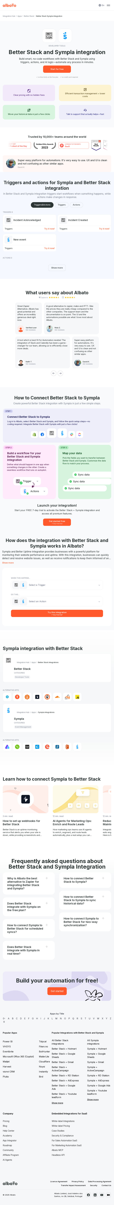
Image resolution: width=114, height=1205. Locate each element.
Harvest (7, 1066)
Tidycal (42, 1041)
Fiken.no (43, 1046)
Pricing (6, 1121)
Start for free (57, 69)
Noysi (42, 1066)
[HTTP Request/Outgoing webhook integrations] (7, 697)
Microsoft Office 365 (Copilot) (18, 1056)
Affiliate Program (11, 1155)
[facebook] (88, 1195)
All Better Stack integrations (60, 1042)
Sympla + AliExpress (98, 1080)
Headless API (58, 1155)
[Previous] (53, 373)
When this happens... (20, 578)
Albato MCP (57, 1150)
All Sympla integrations (93, 1042)
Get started (57, 991)
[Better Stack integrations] (37, 697)
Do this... (15, 594)
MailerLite (44, 1056)
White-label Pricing (61, 1126)
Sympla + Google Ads (98, 1085)
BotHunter (44, 1051)
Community (8, 1150)
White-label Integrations (63, 1121)
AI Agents (7, 1160)
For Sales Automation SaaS (64, 1140)
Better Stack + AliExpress (65, 1080)
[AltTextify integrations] (27, 697)
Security (93, 1185)
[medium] (108, 1195)
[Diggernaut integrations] (67, 697)
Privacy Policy (78, 1181)
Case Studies (58, 1130)
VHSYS (7, 1046)
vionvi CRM (9, 1071)
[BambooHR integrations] (17, 746)
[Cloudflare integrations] (57, 697)
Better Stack (29, 16)
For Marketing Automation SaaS (67, 1145)
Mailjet (6, 1061)
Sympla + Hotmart (97, 1048)
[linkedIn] (95, 1195)
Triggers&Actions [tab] (42, 204)
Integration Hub (9, 16)
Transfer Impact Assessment (73, 1185)
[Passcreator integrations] (67, 746)
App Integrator (10, 1140)
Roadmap (7, 1145)
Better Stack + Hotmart (64, 1048)
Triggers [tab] (62, 204)
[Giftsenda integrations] (57, 746)
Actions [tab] (76, 204)
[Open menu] (108, 5)
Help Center (8, 1130)
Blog (5, 1126)
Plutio (6, 1076)
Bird (41, 1076)
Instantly (43, 1071)
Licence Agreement (58, 1181)
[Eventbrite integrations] (47, 746)
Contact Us (106, 1185)
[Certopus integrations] (47, 697)
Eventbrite (8, 1051)
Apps (20, 16)
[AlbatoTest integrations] (17, 697)
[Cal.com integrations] (27, 746)
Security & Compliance (63, 1135)
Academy (7, 1135)
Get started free (57, 522)
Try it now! (49, 228)
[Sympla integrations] (77, 746)
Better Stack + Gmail (63, 1062)
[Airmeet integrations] (7, 746)
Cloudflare (44, 1061)
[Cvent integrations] (37, 746)
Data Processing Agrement (99, 1181)
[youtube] (102, 1195)
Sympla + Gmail (95, 1062)
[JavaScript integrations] (77, 697)
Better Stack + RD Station (65, 1075)
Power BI (8, 1041)
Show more (57, 267)
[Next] (60, 373)
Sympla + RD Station (98, 1075)
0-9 (4, 1020)
